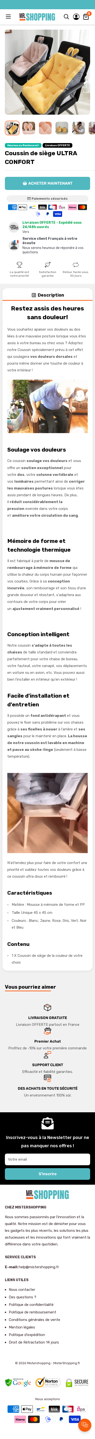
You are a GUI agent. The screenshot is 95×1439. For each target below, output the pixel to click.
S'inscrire (48, 1174)
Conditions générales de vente (34, 1320)
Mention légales (22, 1327)
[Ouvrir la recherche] (66, 16)
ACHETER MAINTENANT (50, 183)
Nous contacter (22, 1289)
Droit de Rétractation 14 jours (34, 1342)
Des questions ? (22, 1297)
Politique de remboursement (32, 1312)
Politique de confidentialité (31, 1304)
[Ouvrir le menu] (9, 16)
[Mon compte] (76, 17)
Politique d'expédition (27, 1335)
